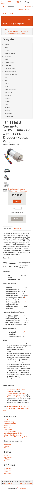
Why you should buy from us (12, 435)
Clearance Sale (9, 116)
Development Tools (10, 71)
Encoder (13, 408)
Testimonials (8, 429)
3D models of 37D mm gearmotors (17, 397)
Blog (4, 13)
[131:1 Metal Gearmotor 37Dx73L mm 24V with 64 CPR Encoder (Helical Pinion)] (13, 156)
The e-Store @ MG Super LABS (14, 24)
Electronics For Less (24, 9)
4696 (4, 410)
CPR (9, 408)
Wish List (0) (15, 2)
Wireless (7, 110)
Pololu (27, 408)
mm (28, 406)
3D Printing (8, 56)
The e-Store (11, 6)
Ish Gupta (23, 488)
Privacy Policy (8, 427)
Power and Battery (10, 89)
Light (6, 80)
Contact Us (7, 444)
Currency (28, 6)
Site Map (6, 448)
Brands (7, 44)
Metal (12, 406)
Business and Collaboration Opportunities (16, 437)
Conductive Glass (10, 68)
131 (7, 406)
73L (25, 406)
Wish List (7, 472)
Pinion (22, 408)
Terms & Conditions (10, 431)
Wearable (7, 107)
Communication (9, 62)
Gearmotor (17, 406)
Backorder (17, 201)
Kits (6, 77)
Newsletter (7, 474)
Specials (6, 461)
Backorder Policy (9, 422)
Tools (6, 104)
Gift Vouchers (8, 457)
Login (3, 4)
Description (7, 228)
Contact (11, 13)
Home (6, 29)
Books (6, 59)
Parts (6, 86)
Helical (18, 408)
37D (22, 406)
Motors (7, 83)
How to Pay (7, 425)
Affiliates (7, 459)
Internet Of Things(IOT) (12, 74)
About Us (7, 420)
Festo (6, 47)
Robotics (7, 98)
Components (8, 65)
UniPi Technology (10, 53)
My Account (7, 468)
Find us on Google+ (26, 483)
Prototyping (8, 92)
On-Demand (8, 113)
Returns (6, 446)
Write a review (22, 191)
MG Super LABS (8, 483)
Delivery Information (10, 423)
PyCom (7, 50)
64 (6, 408)
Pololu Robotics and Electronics (16, 189)
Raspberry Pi (8, 95)
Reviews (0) (17, 228)
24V (4, 408)
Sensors (7, 101)
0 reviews (14, 191)
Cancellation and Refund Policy (13, 433)
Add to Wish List (17, 219)
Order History (8, 470)
